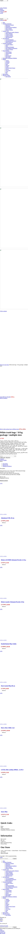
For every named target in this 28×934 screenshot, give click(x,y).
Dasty (6, 64)
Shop (2, 827)
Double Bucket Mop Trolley (9, 644)
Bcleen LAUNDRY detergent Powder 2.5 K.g (13, 560)
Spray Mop (4, 811)
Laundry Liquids (9, 34)
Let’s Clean (7, 70)
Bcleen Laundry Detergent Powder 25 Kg (12, 602)
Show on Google (4, 853)
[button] (14, 522)
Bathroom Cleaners (9, 25)
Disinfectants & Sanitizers (11, 27)
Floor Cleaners (8, 28)
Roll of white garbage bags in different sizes (9, 429)
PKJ (6, 72)
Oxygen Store (6, 364)
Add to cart (3, 457)
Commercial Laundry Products (12, 32)
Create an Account (4, 925)
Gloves (6, 54)
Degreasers (7, 26)
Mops (6, 45)
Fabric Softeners (8, 33)
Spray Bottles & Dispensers (11, 48)
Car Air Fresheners (9, 39)
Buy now (8, 457)
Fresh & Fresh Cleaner (10, 68)
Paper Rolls (7, 57)
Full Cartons (8, 76)
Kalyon (7, 69)
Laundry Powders (9, 36)
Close (1, 857)
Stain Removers (8, 37)
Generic (7, 60)
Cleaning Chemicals (5, 828)
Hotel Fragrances (9, 42)
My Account (3, 839)
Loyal (6, 71)
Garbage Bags (8, 53)
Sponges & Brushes (9, 47)
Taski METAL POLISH (5, 397)
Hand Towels (8, 55)
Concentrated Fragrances (10, 41)
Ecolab (6, 66)
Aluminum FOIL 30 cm (7, 518)
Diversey (7, 65)
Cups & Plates (8, 52)
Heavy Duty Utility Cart (7, 727)
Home (1, 364)
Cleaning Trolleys (9, 44)
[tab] (15, 463)
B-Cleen (7, 63)
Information (6, 835)
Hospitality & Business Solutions (8, 830)
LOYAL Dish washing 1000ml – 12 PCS (12, 769)
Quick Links (6, 823)
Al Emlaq (7, 61)
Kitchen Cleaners (9, 29)
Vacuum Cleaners (9, 49)
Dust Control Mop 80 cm (8, 686)
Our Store (5, 847)
